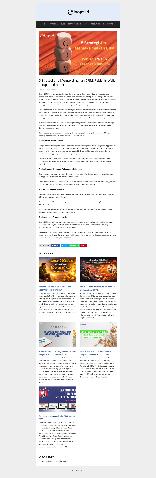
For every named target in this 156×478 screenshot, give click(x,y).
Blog (63, 24)
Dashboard (108, 24)
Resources (95, 24)
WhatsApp (75, 245)
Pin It (84, 245)
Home (45, 24)
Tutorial (54, 24)
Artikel (42, 90)
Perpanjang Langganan (78, 24)
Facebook (56, 245)
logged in (51, 461)
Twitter (65, 245)
